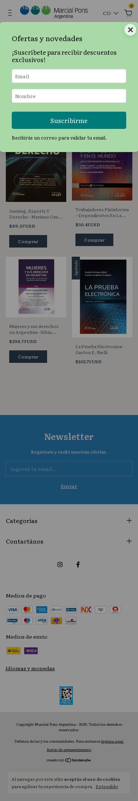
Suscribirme (69, 120)
